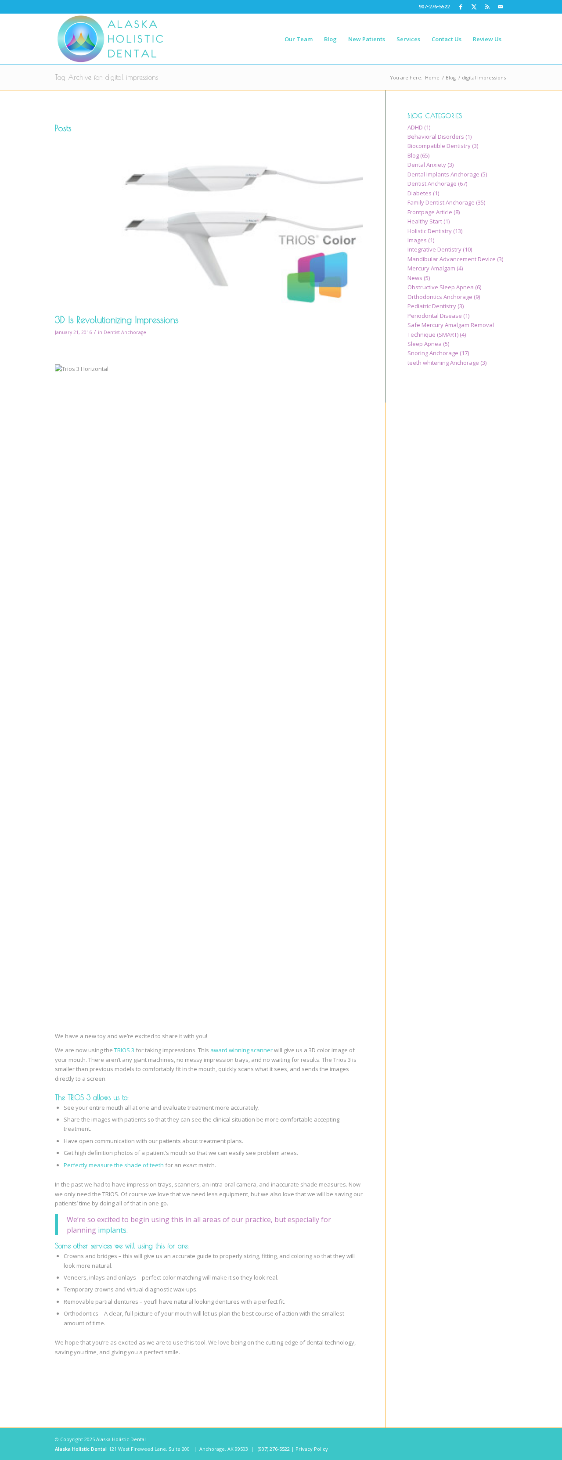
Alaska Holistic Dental (121, 1439)
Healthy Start (424, 221)
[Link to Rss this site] (487, 6)
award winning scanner (241, 1050)
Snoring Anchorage (432, 353)
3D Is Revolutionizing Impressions (117, 319)
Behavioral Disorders (435, 136)
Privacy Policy (311, 1449)
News (414, 278)
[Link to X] (474, 6)
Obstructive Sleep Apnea (440, 287)
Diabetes (419, 193)
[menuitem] (298, 39)
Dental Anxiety (426, 165)
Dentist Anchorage (125, 332)
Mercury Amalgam (431, 268)
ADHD (415, 127)
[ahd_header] (110, 39)
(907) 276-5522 (274, 1449)
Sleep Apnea (424, 344)
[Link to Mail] (500, 6)
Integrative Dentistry (434, 249)
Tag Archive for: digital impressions (106, 77)
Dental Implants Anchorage (443, 174)
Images (417, 240)
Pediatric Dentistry (431, 306)
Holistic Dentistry (429, 231)
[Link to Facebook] (460, 6)
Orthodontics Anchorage (439, 297)
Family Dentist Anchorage (441, 202)
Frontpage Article (429, 212)
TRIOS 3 (124, 1050)
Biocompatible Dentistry (439, 146)
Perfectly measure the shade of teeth (114, 1165)
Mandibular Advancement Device (451, 259)
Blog (413, 155)
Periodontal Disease (434, 316)
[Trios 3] (209, 223)
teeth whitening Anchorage (443, 363)
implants (112, 1230)
